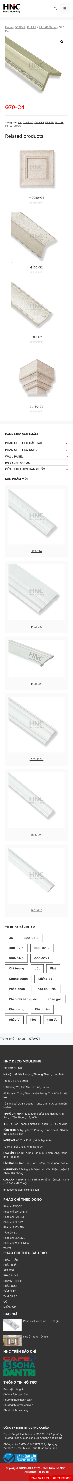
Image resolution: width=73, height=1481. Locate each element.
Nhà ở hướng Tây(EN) (36, 1336)
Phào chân (17, 989)
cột (37, 968)
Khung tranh (18, 978)
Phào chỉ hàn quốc (23, 999)
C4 (20, 122)
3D (11, 938)
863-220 (36, 551)
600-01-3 (16, 958)
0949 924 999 (40, 1478)
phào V (14, 1019)
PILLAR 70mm (48, 27)
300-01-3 (31, 938)
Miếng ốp (45, 978)
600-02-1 (41, 958)
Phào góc (55, 999)
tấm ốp (52, 1019)
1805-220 (36, 835)
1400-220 (36, 683)
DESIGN (20, 27)
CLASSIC (28, 122)
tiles (33, 1019)
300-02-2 (42, 948)
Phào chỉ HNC (46, 989)
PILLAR (31, 27)
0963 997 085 (62, 1478)
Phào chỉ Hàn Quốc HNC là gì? (41, 1321)
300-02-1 (16, 948)
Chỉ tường (16, 968)
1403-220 (36, 626)
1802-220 (36, 910)
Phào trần (42, 1009)
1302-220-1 (36, 759)
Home (9, 27)
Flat (53, 968)
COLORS (39, 122)
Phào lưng (16, 1009)
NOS (63, 1468)
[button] (55, 8)
